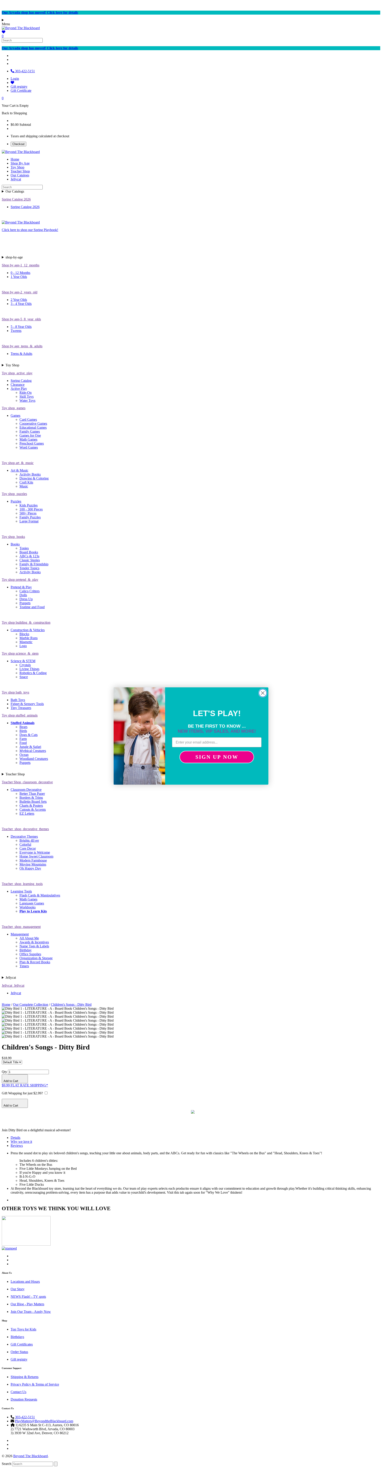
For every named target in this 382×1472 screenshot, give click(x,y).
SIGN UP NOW (216, 757)
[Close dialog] (263, 693)
